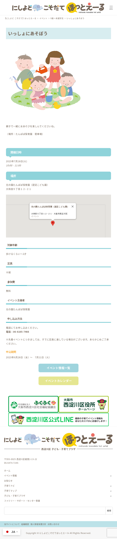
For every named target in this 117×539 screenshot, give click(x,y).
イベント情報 (10, 475)
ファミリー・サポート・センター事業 (22, 500)
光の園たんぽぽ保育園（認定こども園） (27, 184)
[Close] (72, 206)
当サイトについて (12, 524)
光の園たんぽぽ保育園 (18, 309)
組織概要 (25, 524)
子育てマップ (10, 490)
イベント (35, 216)
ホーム (7, 470)
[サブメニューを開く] (111, 476)
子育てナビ (9, 485)
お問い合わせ (53, 524)
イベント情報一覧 (58, 368)
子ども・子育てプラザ (14, 495)
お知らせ (8, 480)
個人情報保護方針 (38, 524)
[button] (53, 223)
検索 (109, 510)
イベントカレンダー (58, 381)
